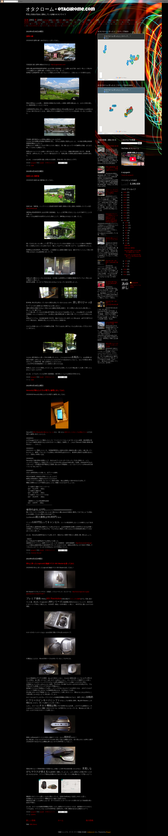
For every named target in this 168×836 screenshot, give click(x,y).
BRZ (67, 20)
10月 (126, 228)
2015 (125, 220)
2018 (125, 213)
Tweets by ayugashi (127, 175)
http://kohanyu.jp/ (31, 208)
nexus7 (39, 22)
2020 (125, 207)
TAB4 (39, 24)
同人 (71, 25)
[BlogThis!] (61, 163)
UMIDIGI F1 (65, 25)
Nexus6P (62, 22)
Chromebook (133, 23)
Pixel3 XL (26, 24)
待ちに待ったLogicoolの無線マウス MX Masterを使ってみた (50, 563)
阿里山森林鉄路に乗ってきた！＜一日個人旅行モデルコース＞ (112, 169)
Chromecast (103, 22)
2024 (125, 197)
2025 (125, 195)
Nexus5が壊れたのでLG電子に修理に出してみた (45, 390)
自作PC (93, 20)
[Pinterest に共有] (66, 163)
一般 (114, 23)
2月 (126, 263)
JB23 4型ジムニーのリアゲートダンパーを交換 (112, 345)
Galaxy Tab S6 (51, 23)
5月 (126, 240)
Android (45, 20)
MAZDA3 (139, 22)
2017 (125, 215)
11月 (126, 225)
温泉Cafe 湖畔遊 (32, 176)
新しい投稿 (30, 820)
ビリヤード (132, 22)
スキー (75, 20)
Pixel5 (125, 22)
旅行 (60, 20)
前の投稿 (89, 820)
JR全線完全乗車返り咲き (34, 25)
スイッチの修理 (75, 599)
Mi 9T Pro (59, 23)
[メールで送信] (59, 163)
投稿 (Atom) (33, 824)
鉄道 (54, 20)
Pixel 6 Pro (79, 22)
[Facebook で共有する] (65, 163)
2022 (125, 202)
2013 (125, 272)
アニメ (103, 23)
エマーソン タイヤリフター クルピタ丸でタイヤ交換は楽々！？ (112, 192)
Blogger (108, 832)
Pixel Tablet (52, 25)
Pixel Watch (118, 22)
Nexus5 (113, 20)
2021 (125, 205)
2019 (125, 210)
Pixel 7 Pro (83, 23)
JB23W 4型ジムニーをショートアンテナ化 (112, 239)
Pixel (55, 22)
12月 (126, 223)
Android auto (125, 23)
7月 (126, 235)
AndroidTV (87, 22)
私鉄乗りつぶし (29, 22)
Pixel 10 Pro (45, 25)
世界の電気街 (123, 20)
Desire (44, 23)
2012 (125, 274)
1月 (126, 266)
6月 (126, 238)
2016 (125, 218)
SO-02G (33, 24)
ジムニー (84, 20)
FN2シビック (103, 20)
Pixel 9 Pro (97, 23)
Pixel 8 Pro (90, 23)
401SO (118, 23)
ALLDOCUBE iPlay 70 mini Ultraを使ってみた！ (111, 283)
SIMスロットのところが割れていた (75, 432)
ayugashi (135, 282)
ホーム (60, 820)
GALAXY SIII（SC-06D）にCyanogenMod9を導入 (112, 304)
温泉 (26, 20)
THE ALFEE (95, 22)
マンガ (109, 23)
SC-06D (47, 22)
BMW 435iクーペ (135, 20)
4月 (126, 243)
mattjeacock (90, 832)
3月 (126, 261)
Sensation (71, 22)
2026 (125, 192)
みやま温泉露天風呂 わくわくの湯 (112, 323)
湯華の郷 (29, 36)
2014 (125, 269)
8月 (126, 233)
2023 (125, 200)
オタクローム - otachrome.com (60, 9)
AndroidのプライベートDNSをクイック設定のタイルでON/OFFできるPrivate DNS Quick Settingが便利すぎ (112, 218)
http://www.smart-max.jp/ (84, 543)
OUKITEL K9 (75, 23)
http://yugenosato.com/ (58, 64)
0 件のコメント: (50, 163)
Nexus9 (111, 22)
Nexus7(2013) (67, 23)
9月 (126, 230)
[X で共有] (63, 163)
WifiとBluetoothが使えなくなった (43, 432)
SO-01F (59, 25)
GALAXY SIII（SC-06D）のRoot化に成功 (112, 262)
